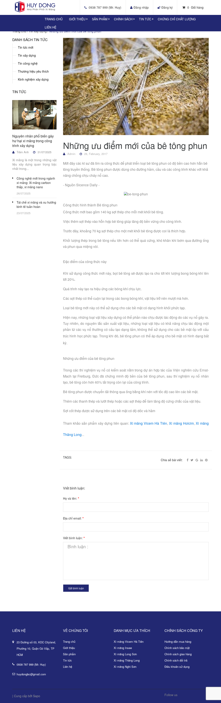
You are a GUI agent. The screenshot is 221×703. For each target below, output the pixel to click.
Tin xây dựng (27, 55)
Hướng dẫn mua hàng (177, 641)
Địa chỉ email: (73, 518)
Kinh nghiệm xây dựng (33, 79)
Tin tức (145, 19)
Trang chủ (54, 19)
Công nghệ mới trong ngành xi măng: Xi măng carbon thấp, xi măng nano (36, 182)
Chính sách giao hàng (178, 654)
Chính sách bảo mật (177, 648)
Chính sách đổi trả (175, 660)
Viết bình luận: (74, 538)
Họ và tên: (71, 498)
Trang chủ (69, 641)
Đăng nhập (141, 7)
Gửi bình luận (76, 588)
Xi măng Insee (123, 648)
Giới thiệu (77, 19)
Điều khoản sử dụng (176, 667)
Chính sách (123, 19)
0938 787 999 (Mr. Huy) (105, 7)
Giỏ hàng (195, 7)
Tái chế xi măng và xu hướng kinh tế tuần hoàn (36, 204)
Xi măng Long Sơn (125, 654)
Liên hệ (50, 27)
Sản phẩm (99, 19)
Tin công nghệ (28, 63)
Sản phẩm (69, 654)
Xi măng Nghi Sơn (125, 667)
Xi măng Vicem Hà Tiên (148, 423)
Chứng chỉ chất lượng (177, 19)
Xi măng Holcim (181, 423)
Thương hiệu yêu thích (33, 71)
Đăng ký (167, 7)
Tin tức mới (25, 47)
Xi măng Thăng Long (127, 660)
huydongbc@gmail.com (31, 674)
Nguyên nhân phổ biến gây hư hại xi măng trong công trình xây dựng (33, 141)
